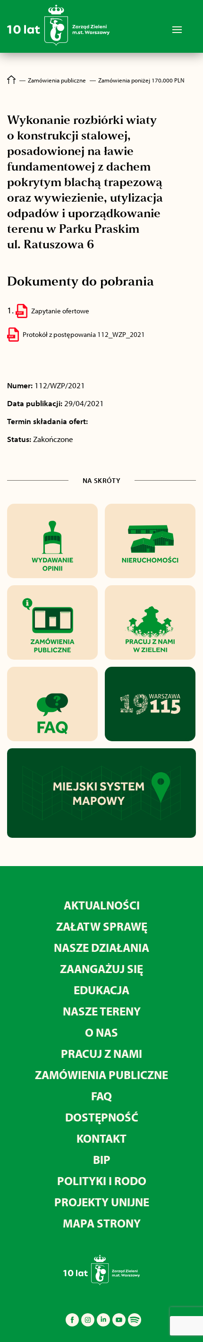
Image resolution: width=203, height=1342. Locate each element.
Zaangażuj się (101, 968)
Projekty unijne (101, 1202)
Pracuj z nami (101, 1053)
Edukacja (101, 989)
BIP (101, 1159)
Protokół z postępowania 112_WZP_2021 (84, 334)
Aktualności (102, 905)
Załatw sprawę (101, 926)
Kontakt (101, 1138)
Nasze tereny (102, 1011)
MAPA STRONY (102, 1223)
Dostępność (101, 1117)
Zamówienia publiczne (101, 1074)
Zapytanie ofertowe (60, 310)
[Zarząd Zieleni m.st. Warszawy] (58, 44)
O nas (101, 1032)
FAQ (101, 1095)
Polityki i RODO (101, 1180)
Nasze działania (101, 947)
